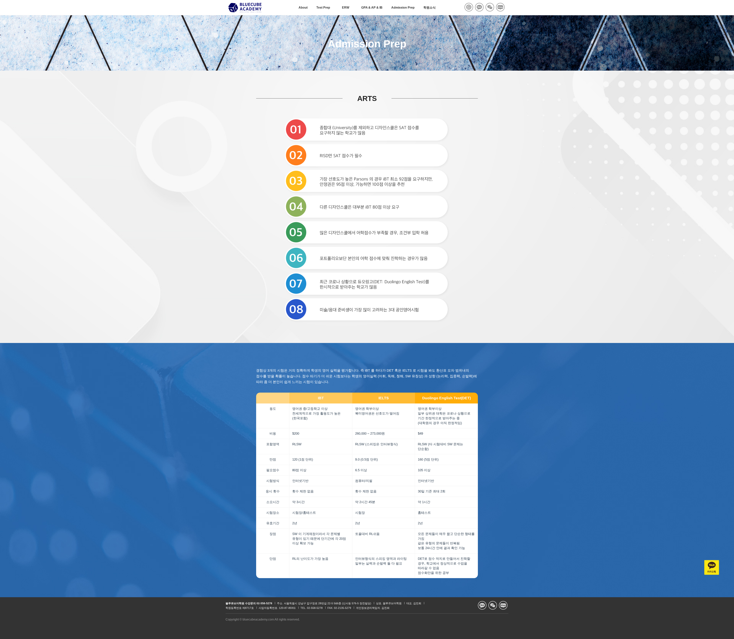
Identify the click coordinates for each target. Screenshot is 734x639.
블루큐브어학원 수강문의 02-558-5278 (249, 603)
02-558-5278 (315, 607)
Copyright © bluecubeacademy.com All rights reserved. (263, 619)
